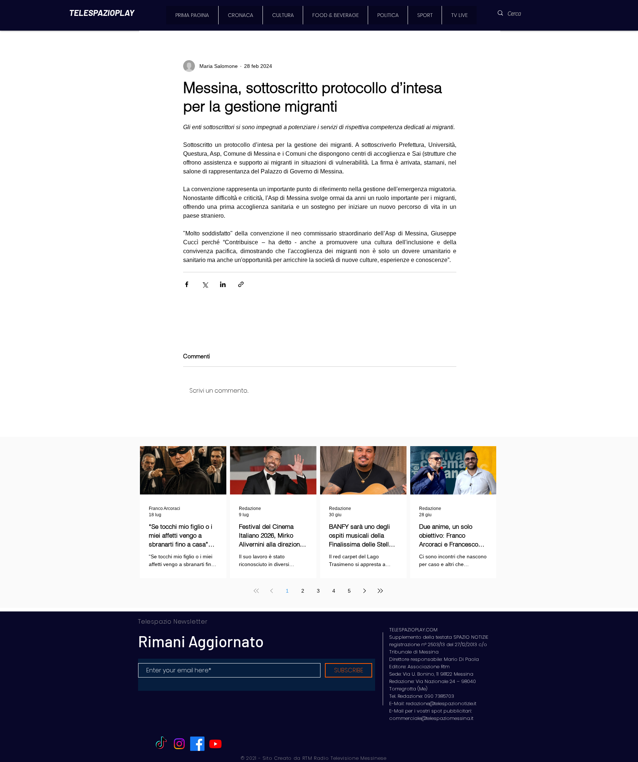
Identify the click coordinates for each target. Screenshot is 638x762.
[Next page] (364, 590)
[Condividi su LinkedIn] (222, 284)
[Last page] (380, 590)
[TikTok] (161, 744)
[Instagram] (179, 744)
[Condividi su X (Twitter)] (204, 284)
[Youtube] (215, 744)
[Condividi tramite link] (240, 284)
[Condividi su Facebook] (186, 284)
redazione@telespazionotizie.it (441, 703)
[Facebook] (197, 744)
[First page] (256, 590)
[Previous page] (271, 590)
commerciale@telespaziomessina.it (431, 718)
